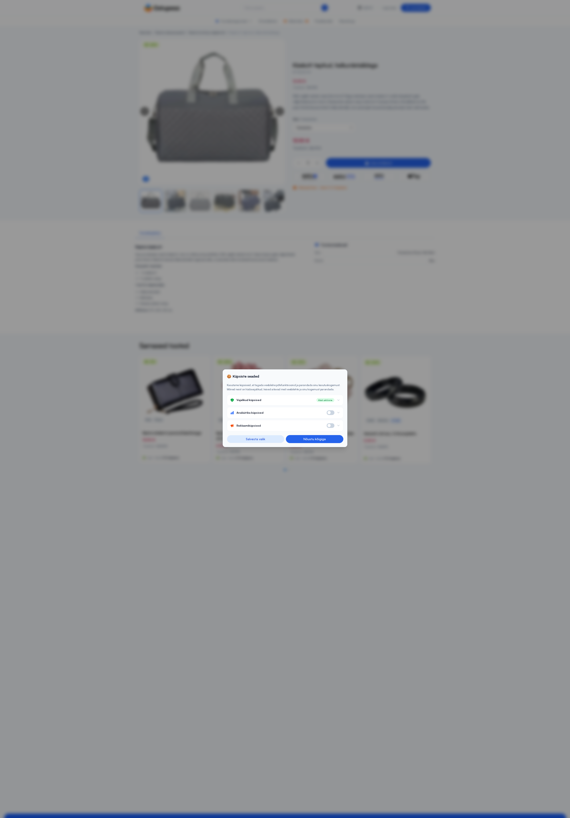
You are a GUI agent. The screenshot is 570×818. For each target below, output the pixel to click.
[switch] (330, 412)
